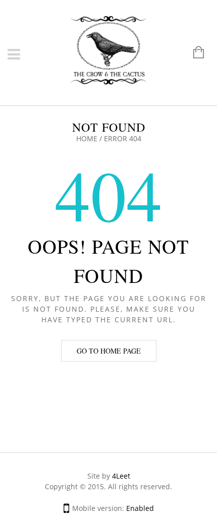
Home (86, 138)
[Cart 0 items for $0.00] (193, 53)
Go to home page (109, 351)
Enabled (140, 508)
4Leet (121, 476)
